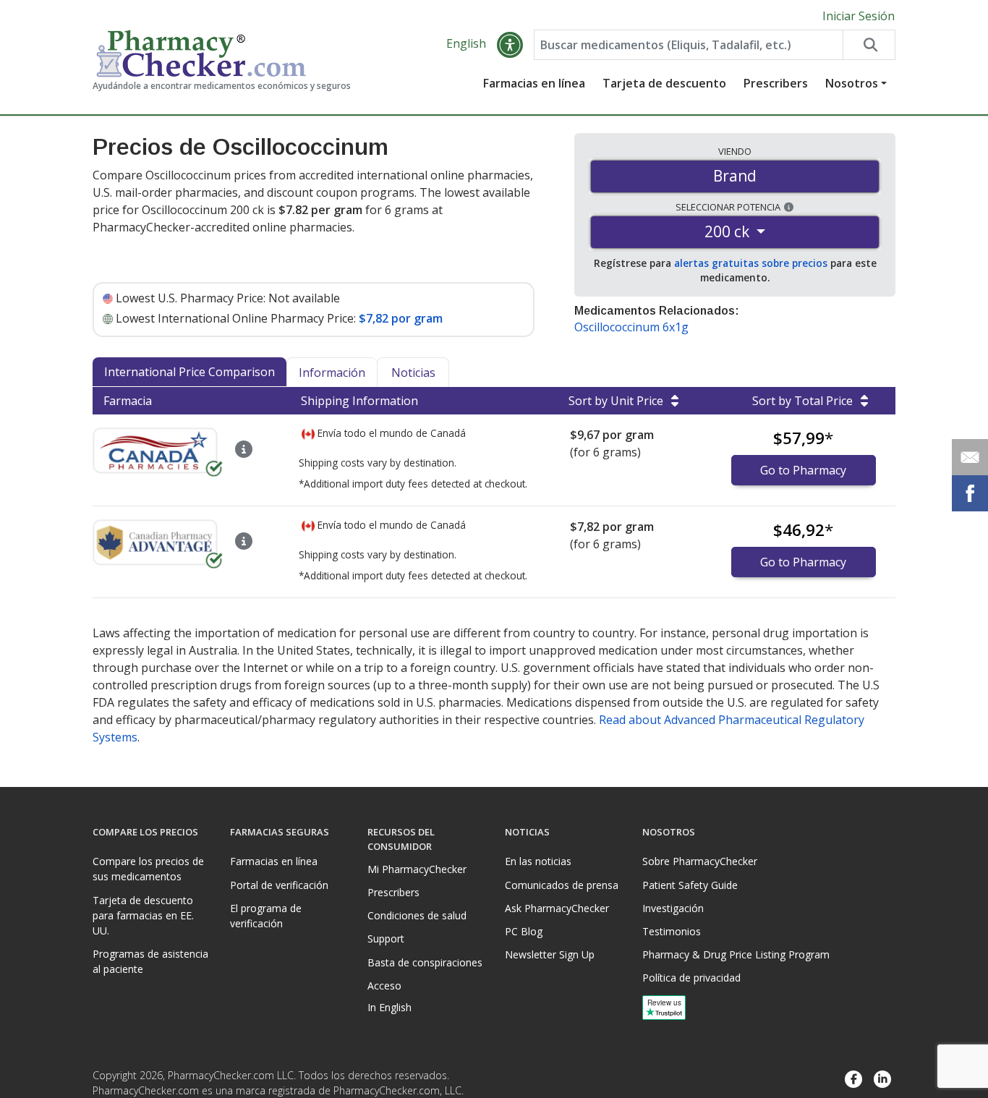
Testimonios (671, 931)
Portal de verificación (279, 885)
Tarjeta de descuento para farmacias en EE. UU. (143, 915)
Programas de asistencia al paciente (150, 961)
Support (385, 938)
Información (332, 372)
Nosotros (851, 83)
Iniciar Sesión (858, 16)
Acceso (384, 985)
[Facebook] (853, 1079)
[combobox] (689, 44)
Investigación (673, 908)
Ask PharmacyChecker (557, 908)
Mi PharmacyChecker (417, 869)
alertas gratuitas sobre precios (750, 263)
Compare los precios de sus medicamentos (148, 868)
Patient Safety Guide (690, 885)
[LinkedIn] (882, 1079)
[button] (510, 45)
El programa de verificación (266, 915)
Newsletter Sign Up (550, 954)
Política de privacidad (691, 977)
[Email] (970, 457)
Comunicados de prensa (561, 885)
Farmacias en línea (534, 83)
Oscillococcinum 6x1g (631, 327)
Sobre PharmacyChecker (699, 861)
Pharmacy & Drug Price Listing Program (736, 954)
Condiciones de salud (417, 915)
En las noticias (538, 861)
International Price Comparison (189, 372)
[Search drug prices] (869, 44)
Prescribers (776, 83)
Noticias (413, 372)
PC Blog (523, 931)
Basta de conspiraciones (424, 962)
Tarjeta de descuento (664, 83)
